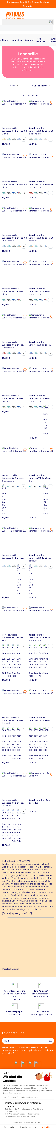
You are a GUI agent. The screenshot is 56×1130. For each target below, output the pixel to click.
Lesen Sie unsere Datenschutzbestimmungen (20, 1097)
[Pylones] (15, 15)
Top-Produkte (40, 40)
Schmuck (30, 40)
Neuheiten (17, 40)
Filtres (11, 85)
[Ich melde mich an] (50, 1041)
